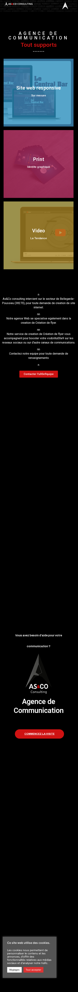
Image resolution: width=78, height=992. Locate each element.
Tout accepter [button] (33, 969)
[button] (38, 374)
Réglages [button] (14, 969)
